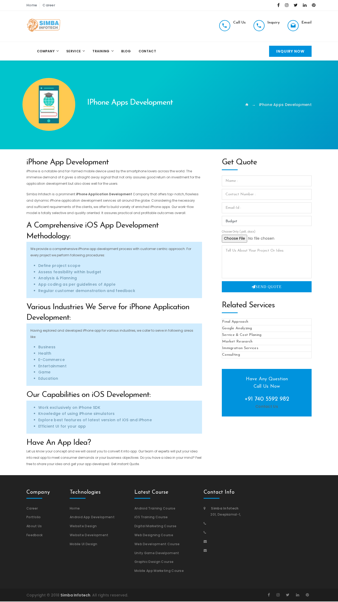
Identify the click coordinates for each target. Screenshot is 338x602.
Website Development (89, 535)
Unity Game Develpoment (156, 553)
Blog (126, 51)
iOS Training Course (151, 517)
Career (49, 5)
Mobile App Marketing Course (159, 570)
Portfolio (33, 517)
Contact (147, 51)
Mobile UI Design (83, 544)
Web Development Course (157, 544)
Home (31, 5)
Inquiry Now (290, 51)
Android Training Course (154, 508)
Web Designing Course (153, 535)
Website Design (83, 526)
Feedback (34, 535)
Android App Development (92, 517)
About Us (34, 526)
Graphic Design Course (153, 561)
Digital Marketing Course (155, 526)
